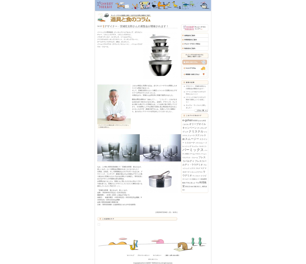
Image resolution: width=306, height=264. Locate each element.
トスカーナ (190, 143)
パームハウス (194, 154)
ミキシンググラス (196, 172)
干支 (197, 183)
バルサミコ (202, 146)
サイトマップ (130, 255)
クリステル (196, 131)
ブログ (197, 168)
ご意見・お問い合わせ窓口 (172, 255)
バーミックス (193, 150)
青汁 (183, 190)
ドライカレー (200, 143)
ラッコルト (196, 176)
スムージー (192, 138)
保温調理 (203, 179)
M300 (195, 121)
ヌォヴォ (195, 146)
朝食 (191, 186)
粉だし (199, 186)
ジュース (191, 135)
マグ (202, 168)
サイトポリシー (157, 255)
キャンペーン (189, 127)
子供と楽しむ (190, 183)
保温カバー (196, 179)
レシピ (203, 175)
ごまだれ (185, 124)
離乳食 (204, 186)
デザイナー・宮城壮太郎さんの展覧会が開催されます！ (136, 26)
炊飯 (195, 186)
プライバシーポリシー (144, 255)
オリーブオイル (197, 124)
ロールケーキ (187, 179)
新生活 (187, 186)
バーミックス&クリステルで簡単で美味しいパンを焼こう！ (196, 99)
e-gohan (187, 120)
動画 (184, 183)
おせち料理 (202, 121)
